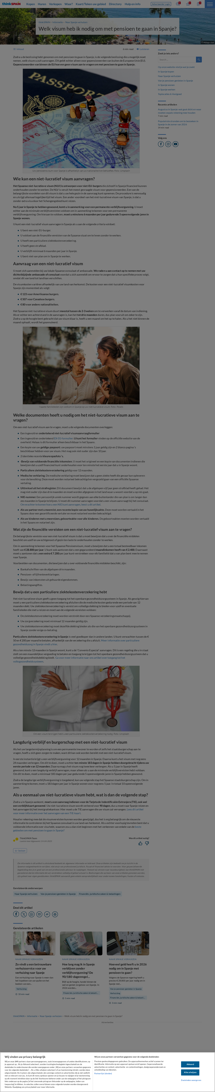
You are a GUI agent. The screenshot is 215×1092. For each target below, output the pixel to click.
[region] (107, 1072)
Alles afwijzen (190, 1072)
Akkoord (190, 1064)
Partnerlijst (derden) (103, 1073)
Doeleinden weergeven (191, 1080)
